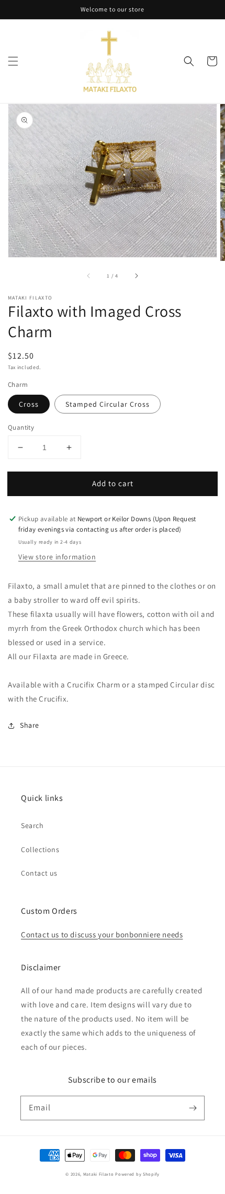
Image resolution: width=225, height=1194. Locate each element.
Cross (29, 404)
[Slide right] (136, 275)
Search (32, 825)
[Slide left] (88, 275)
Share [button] (29, 725)
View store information (57, 556)
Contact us (39, 873)
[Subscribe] (192, 1107)
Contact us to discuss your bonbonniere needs (102, 934)
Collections (40, 849)
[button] (13, 61)
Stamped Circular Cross (107, 404)
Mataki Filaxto (98, 1174)
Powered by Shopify (137, 1174)
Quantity (21, 427)
